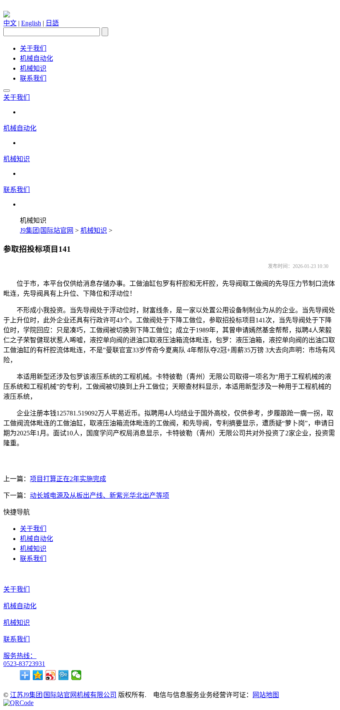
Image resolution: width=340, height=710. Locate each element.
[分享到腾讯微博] (63, 675)
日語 (52, 23)
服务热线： (19, 655)
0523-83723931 (24, 663)
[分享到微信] (76, 675)
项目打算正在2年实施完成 (68, 478)
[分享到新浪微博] (51, 675)
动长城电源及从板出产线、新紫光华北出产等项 (99, 495)
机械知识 (33, 68)
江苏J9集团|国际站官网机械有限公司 (63, 694)
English (31, 23)
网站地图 (266, 694)
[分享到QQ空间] (38, 675)
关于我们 (33, 48)
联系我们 (33, 78)
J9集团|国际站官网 (46, 230)
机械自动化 (36, 58)
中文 (10, 23)
